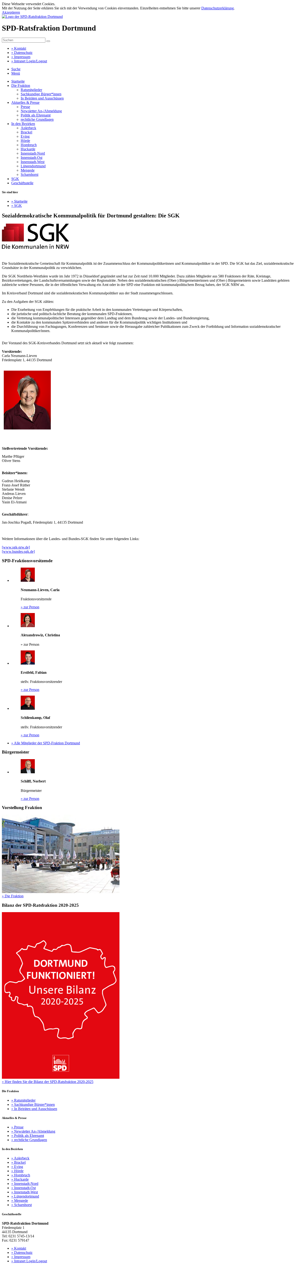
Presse (25, 107)
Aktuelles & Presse (25, 102)
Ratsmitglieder (31, 90)
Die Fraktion (20, 86)
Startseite (18, 81)
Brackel (26, 132)
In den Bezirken (23, 124)
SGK (15, 179)
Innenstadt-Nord (33, 153)
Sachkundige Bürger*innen (41, 94)
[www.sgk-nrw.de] (16, 547)
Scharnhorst (29, 174)
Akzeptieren (11, 12)
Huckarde (28, 149)
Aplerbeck (28, 128)
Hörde (25, 141)
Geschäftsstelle (22, 183)
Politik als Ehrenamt (36, 115)
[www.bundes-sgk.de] (18, 551)
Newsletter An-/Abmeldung (41, 111)
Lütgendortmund (33, 166)
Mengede (28, 170)
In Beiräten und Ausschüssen (42, 98)
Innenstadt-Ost (31, 158)
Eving (25, 136)
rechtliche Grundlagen (37, 119)
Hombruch (29, 145)
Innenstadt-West (32, 162)
